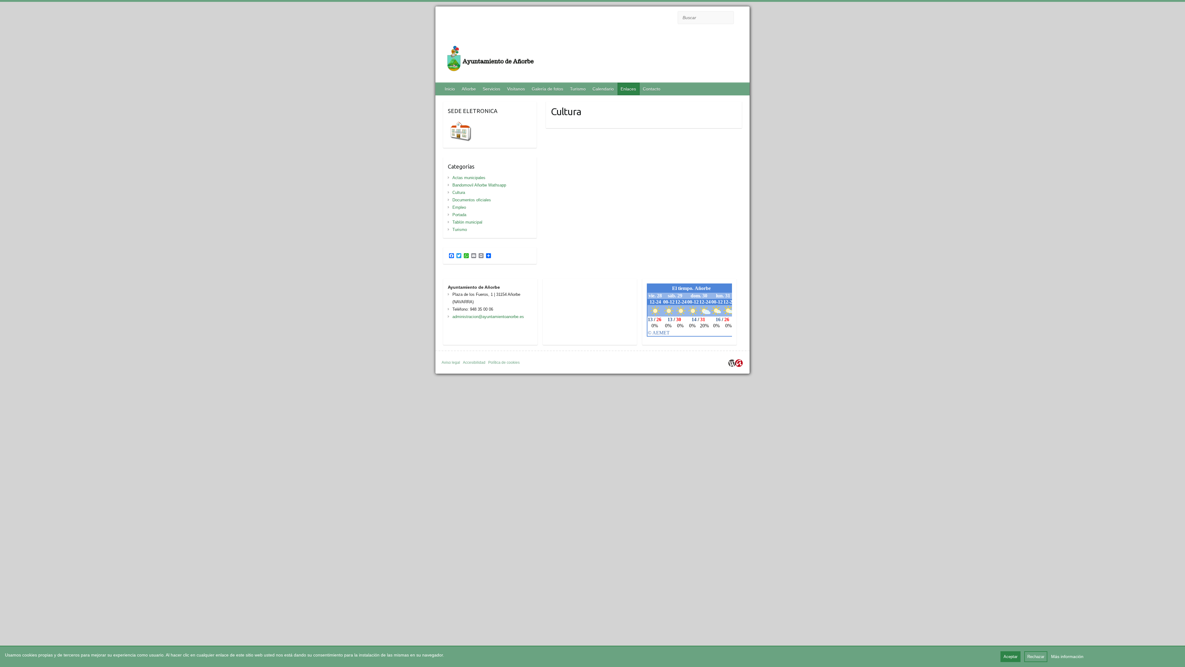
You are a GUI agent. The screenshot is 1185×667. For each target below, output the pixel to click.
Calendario (603, 88)
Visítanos (516, 88)
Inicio (450, 88)
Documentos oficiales (471, 200)
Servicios (491, 88)
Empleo (459, 207)
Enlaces (628, 88)
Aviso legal (451, 362)
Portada (459, 214)
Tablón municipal (467, 222)
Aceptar (1010, 656)
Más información (1067, 656)
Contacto (651, 88)
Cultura (458, 192)
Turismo (578, 88)
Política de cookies (504, 362)
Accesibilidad (474, 362)
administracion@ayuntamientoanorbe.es (488, 316)
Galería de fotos (547, 88)
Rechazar (1035, 656)
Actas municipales (468, 177)
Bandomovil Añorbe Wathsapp (479, 185)
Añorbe (469, 88)
